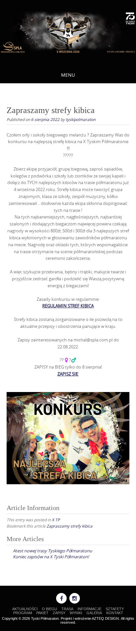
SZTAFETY (115, 609)
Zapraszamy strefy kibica (69, 526)
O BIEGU (49, 609)
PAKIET (42, 613)
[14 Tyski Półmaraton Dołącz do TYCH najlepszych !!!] (68, 32)
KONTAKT (114, 613)
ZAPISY (59, 613)
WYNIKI (76, 613)
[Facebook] (61, 598)
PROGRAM (22, 613)
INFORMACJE (89, 609)
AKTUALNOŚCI (25, 609)
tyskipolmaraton (80, 119)
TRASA (67, 609)
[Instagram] (74, 598)
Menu (68, 75)
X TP (56, 519)
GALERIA (94, 613)
